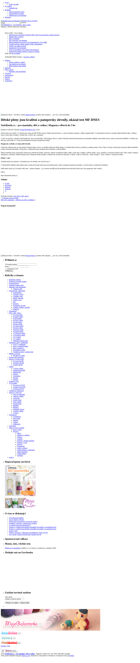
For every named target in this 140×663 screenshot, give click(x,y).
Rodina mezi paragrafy (16, 357)
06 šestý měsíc (17, 324)
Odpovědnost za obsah (16, 14)
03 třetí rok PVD (18, 389)
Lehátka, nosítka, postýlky (21, 307)
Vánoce (15, 422)
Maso (19, 433)
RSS (8, 646)
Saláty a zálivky (22, 448)
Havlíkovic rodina (19, 355)
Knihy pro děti (13, 4)
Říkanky (16, 407)
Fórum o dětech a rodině (17, 62)
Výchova (8, 73)
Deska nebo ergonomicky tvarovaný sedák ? (23, 521)
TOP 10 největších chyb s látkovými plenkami (24, 50)
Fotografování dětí (19, 370)
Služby (11, 367)
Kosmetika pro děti (19, 305)
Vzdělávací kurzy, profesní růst (23, 352)
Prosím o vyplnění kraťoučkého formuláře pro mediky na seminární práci (32, 527)
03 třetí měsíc (17, 318)
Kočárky (16, 304)
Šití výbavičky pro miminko (18, 40)
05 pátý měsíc (17, 322)
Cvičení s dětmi (18, 368)
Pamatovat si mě (12, 269)
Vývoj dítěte (13, 383)
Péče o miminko (14, 38)
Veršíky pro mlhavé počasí (17, 46)
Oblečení (16, 309)
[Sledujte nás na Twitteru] (28, 21)
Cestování (16, 398)
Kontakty (8, 10)
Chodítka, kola (18, 296)
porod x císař (13, 531)
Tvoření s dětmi (18, 411)
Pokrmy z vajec (22, 442)
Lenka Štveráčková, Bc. (28, 130)
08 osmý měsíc (18, 328)
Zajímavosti (13, 415)
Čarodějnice (17, 417)
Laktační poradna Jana (16, 285)
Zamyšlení (12, 426)
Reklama (8, 17)
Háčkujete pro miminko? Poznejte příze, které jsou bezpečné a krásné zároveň (34, 35)
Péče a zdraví (9, 70)
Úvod (7, 2)
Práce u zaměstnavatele (20, 346)
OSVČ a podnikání (19, 344)
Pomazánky (21, 446)
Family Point (17, 400)
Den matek (16, 418)
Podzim (15, 420)
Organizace (16, 376)
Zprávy (11, 457)
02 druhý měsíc (18, 317)
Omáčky (20, 439)
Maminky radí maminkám (17, 71)
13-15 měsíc (17, 337)
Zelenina (20, 455)
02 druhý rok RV (18, 363)
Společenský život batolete (17, 48)
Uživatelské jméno (11, 264)
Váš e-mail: (8, 597)
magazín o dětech (29, 57)
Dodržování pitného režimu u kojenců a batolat (24, 51)
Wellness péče (17, 289)
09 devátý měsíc (18, 330)
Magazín (8, 68)
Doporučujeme (14, 283)
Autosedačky (17, 293)
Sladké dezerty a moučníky (26, 450)
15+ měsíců (17, 339)
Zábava (7, 79)
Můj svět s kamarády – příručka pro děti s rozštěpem (18, 200)
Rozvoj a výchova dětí (16, 359)
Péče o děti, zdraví (23, 196)
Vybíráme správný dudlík (10, 198)
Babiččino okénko (15, 280)
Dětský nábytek (18, 298)
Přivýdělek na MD (19, 350)
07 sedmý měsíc (18, 326)
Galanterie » (9, 81)
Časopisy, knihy (18, 294)
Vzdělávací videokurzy (16, 391)
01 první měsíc (18, 315)
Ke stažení (8, 6)
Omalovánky (17, 404)
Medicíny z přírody (23, 435)
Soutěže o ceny (14, 381)
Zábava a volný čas (15, 392)
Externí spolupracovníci (16, 12)
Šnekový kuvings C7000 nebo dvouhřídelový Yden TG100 (28, 533)
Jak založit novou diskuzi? (17, 64)
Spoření (15, 380)
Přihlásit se (9, 271)
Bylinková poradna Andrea (18, 281)
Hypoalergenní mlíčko (16, 518)
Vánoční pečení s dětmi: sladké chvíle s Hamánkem (25, 44)
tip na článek (16, 53)
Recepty (7, 77)
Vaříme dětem (21, 454)
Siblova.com (26, 656)
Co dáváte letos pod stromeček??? (20, 525)
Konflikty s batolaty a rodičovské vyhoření (23, 523)
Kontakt (3, 646)
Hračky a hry (17, 300)
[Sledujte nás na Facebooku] (10, 21)
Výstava (15, 413)
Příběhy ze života (14, 354)
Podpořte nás (13, 8)
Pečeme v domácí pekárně (25, 441)
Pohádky (16, 405)
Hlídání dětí (17, 372)
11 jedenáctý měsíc (19, 333)
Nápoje (19, 437)
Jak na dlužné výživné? (16, 520)
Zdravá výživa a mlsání (16, 428)
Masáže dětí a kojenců (16, 37)
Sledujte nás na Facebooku (17, 15)
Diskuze (7, 60)
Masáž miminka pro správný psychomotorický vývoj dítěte (28, 42)
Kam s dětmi (17, 402)
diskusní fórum (30, 115)
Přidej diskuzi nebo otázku (17, 66)
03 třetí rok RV (18, 365)
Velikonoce (16, 424)
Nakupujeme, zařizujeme (17, 291)
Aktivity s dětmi (18, 396)
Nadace (15, 374)
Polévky (20, 444)
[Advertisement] (70, 97)
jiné (15, 196)
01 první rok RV (18, 361)
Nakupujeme (9, 75)
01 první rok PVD (19, 385)
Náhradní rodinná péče (20, 341)
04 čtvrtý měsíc (18, 320)
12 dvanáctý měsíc (19, 335)
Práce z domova (18, 348)
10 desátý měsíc (18, 331)
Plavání (15, 378)
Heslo (7, 266)
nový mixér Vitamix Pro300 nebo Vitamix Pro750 (25, 534)
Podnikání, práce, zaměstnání (18, 342)
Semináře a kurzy (18, 409)
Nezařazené (13, 311)
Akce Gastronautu (19, 394)
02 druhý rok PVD (19, 387)
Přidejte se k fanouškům (12, 548)
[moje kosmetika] (20, 508)
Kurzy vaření (17, 429)
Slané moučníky (22, 452)
